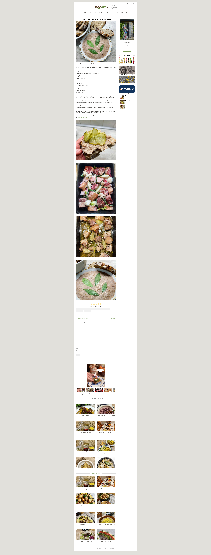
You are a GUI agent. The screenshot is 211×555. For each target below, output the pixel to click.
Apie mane (109, 12)
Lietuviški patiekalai (90, 17)
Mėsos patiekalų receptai (98, 17)
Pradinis (85, 12)
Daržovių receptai (96, 400)
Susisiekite (116, 12)
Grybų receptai (96, 437)
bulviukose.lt (79, 552)
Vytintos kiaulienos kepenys (112, 318)
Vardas (77, 344)
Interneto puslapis (77, 351)
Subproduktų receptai (107, 17)
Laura (82, 314)
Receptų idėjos (124, 12)
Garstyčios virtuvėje (128, 105)
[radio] (92, 304)
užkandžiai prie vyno (79, 310)
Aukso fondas (83, 17)
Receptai (100, 12)
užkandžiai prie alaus (87, 310)
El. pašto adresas (77, 348)
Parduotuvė (92, 12)
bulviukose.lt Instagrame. (82, 117)
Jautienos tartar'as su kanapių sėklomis (82, 318)
